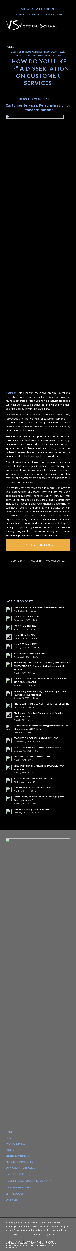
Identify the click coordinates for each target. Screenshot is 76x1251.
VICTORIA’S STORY (16, 1193)
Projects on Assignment (29, 55)
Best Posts (18, 51)
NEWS (9, 1137)
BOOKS (10, 1149)
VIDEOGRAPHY (16, 1174)
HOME (9, 1132)
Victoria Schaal (57, 561)
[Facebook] (47, 3)
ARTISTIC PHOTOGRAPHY (19, 1161)
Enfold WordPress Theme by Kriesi (37, 1234)
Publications (53, 55)
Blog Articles (33, 51)
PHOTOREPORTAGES (19, 1187)
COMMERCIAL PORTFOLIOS (20, 1167)
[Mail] (42, 3)
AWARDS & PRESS (55, 14)
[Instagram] (31, 3)
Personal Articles (53, 51)
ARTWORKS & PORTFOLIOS (28, 14)
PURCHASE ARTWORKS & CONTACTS (39, 9)
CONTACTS (12, 1199)
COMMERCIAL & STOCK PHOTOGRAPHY (29, 1180)
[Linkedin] (37, 3)
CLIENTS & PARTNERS (17, 1155)
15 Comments (35, 561)
